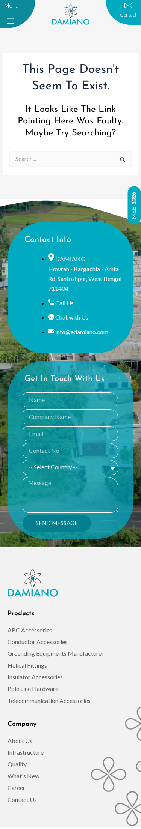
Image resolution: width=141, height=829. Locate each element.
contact (128, 15)
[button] (10, 21)
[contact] (128, 5)
